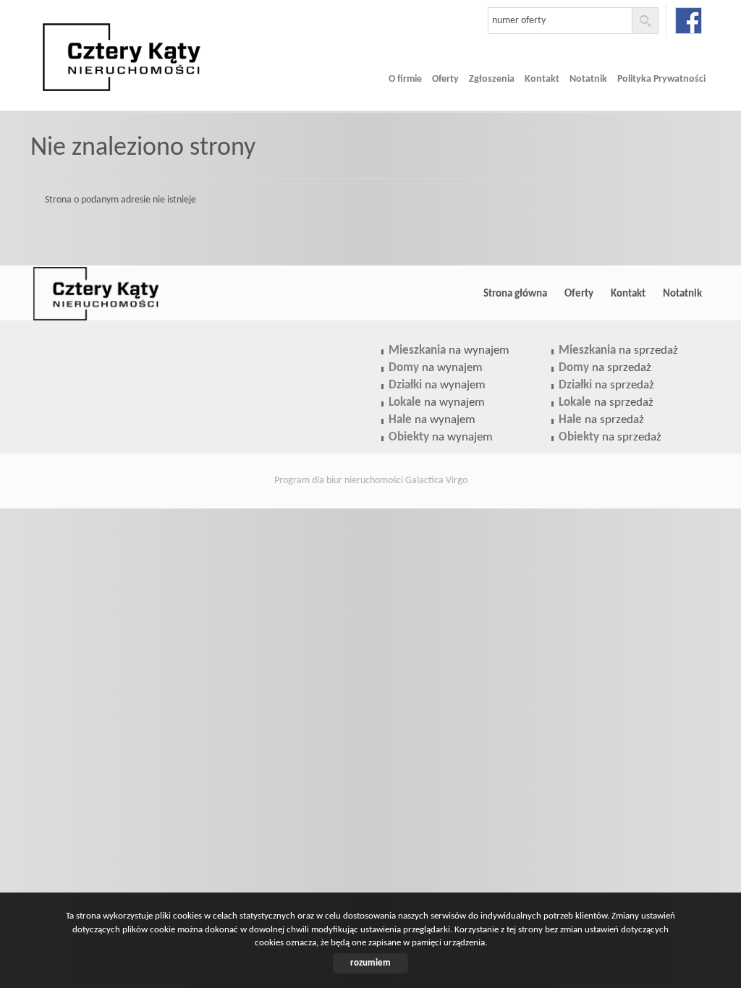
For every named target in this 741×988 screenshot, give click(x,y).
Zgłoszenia (492, 79)
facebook (688, 20)
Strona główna (515, 293)
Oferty (445, 79)
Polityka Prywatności (661, 79)
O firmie (405, 79)
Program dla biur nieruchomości (339, 480)
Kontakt (542, 79)
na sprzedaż (618, 350)
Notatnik (588, 79)
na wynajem (449, 350)
